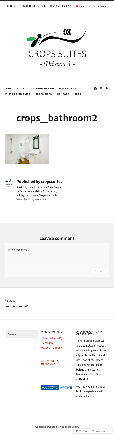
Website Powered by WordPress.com (56, 427)
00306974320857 (51, 347)
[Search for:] (22, 334)
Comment (99, 271)
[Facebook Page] (95, 88)
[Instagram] (101, 88)
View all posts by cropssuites (32, 199)
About (21, 88)
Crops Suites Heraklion (50, 362)
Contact (63, 94)
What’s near (67, 88)
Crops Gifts (43, 94)
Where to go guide (17, 94)
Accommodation (42, 88)
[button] (57, 388)
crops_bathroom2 (16, 304)
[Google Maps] (106, 88)
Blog (78, 94)
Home (8, 88)
